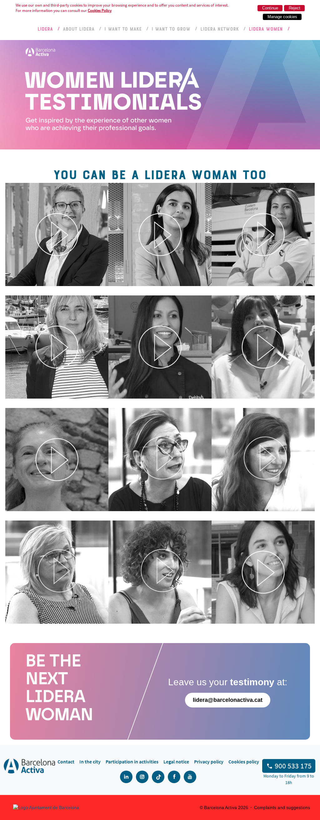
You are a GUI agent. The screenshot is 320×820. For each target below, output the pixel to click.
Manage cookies (282, 16)
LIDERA (45, 28)
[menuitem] (66, 761)
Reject (294, 8)
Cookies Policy (100, 10)
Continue (270, 8)
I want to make (123, 28)
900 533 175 (293, 766)
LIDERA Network (219, 28)
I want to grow (171, 28)
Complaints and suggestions (282, 807)
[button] (56, 234)
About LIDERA (78, 28)
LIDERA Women (266, 28)
